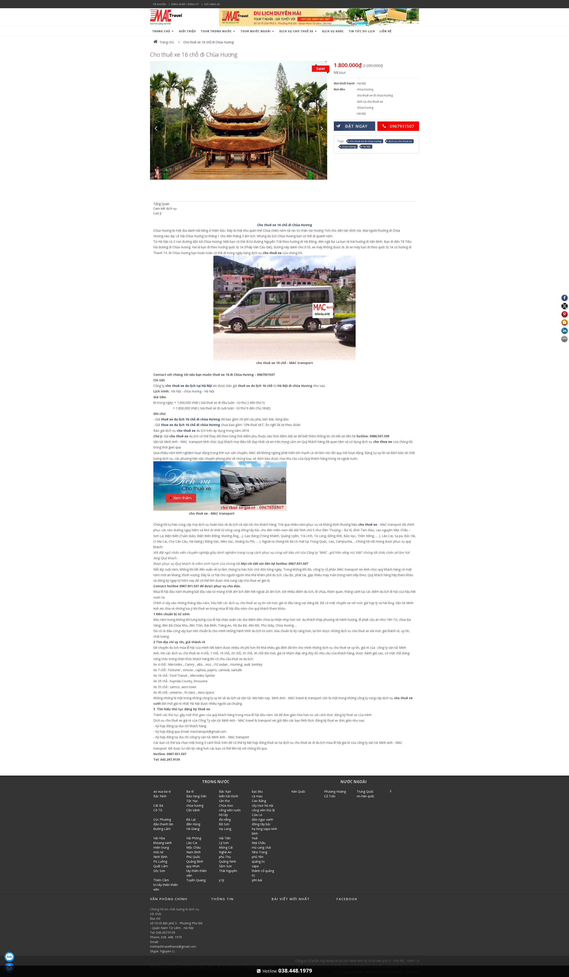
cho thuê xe (272, 253)
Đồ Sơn (224, 824)
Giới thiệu (187, 31)
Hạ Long (225, 829)
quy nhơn (193, 866)
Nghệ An (225, 852)
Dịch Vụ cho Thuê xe (296, 31)
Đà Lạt (191, 819)
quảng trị (258, 861)
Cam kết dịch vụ (165, 208)
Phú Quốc (193, 857)
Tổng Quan (161, 204)
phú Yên (257, 857)
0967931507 (402, 126)
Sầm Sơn (225, 866)
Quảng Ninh (227, 861)
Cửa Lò (257, 815)
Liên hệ (386, 31)
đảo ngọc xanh (262, 819)
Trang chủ (161, 31)
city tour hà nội (262, 805)
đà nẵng (225, 819)
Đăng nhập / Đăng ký (185, 4)
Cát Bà (158, 805)
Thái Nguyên (228, 871)
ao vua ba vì (162, 791)
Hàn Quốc (298, 791)
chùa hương (349, 146)
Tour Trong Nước (217, 31)
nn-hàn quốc (366, 796)
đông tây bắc (261, 824)
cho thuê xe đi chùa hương (365, 141)
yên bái (257, 880)
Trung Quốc (365, 791)
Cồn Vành (193, 810)
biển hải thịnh (228, 796)
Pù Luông (160, 861)
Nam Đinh (193, 852)
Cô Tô (157, 810)
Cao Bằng (259, 801)
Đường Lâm (161, 829)
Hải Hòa (159, 838)
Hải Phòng (193, 838)
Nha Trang (259, 852)
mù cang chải (261, 847)
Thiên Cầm (161, 880)
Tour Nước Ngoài (256, 31)
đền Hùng (193, 824)
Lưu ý (157, 213)
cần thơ (224, 801)
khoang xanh (162, 843)
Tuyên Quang (196, 880)
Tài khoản (159, 4)
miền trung (161, 847)
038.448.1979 (295, 970)
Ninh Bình (160, 857)
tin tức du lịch (362, 31)
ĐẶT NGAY (356, 126)
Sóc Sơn (159, 871)
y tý (221, 880)
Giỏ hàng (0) (212, 4)
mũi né (158, 852)
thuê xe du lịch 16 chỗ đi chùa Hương (190, 419)
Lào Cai (191, 843)
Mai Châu (258, 843)
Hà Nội (367, 146)
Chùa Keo (226, 805)
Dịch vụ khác (333, 31)
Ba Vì (190, 791)
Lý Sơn (224, 843)
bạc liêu (257, 791)
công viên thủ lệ (263, 810)
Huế (255, 838)
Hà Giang (192, 829)
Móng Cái (226, 847)
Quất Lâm (160, 866)
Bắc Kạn (225, 791)
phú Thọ (225, 857)
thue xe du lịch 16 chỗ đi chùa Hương (190, 425)
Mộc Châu (193, 847)
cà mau (257, 796)
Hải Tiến (225, 838)
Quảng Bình (194, 861)
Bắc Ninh (159, 796)
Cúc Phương (162, 819)
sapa (255, 866)
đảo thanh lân (163, 824)
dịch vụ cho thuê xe (400, 141)
